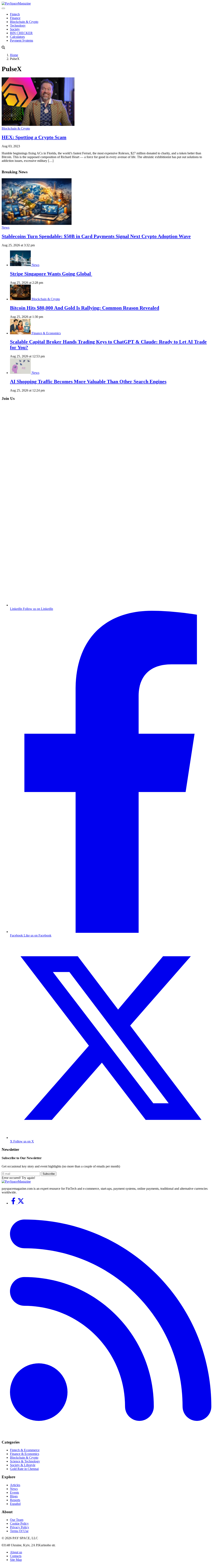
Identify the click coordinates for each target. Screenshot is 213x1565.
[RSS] (110, 1434)
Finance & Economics (46, 333)
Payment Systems (21, 40)
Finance (15, 18)
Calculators (17, 36)
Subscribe (49, 1173)
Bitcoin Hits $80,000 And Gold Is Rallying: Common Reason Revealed (84, 308)
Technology (18, 25)
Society (15, 29)
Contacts (15, 1556)
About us (16, 1552)
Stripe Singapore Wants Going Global (51, 273)
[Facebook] (13, 1203)
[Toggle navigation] (3, 8)
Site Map (16, 1559)
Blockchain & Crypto (24, 22)
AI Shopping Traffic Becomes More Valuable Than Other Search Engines (88, 381)
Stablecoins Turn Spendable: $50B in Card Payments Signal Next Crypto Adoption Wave (96, 236)
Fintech (15, 14)
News (5, 227)
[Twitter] (20, 1203)
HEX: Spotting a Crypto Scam (34, 137)
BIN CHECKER (21, 33)
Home (14, 55)
